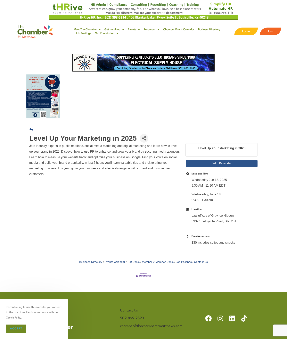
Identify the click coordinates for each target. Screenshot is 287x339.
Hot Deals (133, 261)
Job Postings (83, 33)
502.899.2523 (132, 318)
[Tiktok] (244, 318)
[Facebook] (208, 318)
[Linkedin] (232, 318)
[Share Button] (144, 138)
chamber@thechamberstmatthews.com (151, 326)
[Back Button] (31, 130)
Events (132, 29)
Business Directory (209, 29)
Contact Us (201, 261)
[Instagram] (220, 318)
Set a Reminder (222, 163)
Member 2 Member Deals (158, 261)
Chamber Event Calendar (178, 29)
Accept (16, 328)
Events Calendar (115, 261)
